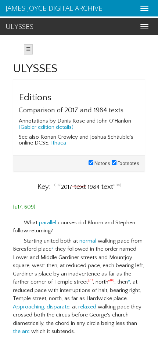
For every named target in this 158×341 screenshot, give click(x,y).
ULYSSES (19, 26)
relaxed (87, 307)
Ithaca (58, 143)
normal (87, 241)
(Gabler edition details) (46, 127)
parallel (47, 223)
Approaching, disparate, (42, 307)
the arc (21, 331)
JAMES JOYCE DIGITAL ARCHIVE (54, 8)
